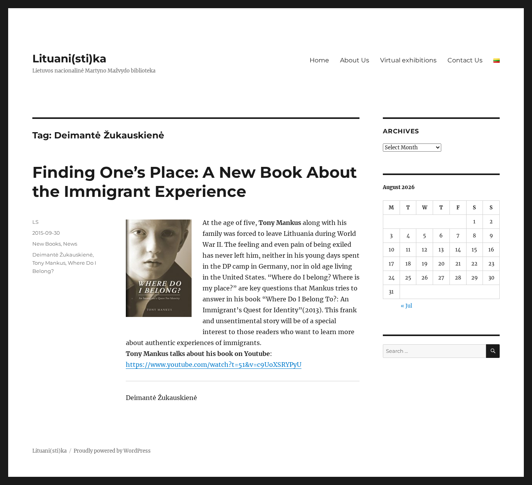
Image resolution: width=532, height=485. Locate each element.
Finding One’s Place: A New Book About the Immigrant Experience (194, 182)
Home (319, 60)
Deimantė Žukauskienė (62, 254)
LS (35, 222)
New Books (46, 244)
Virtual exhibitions (408, 60)
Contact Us (465, 60)
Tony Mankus (48, 263)
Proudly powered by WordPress (112, 451)
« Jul (406, 306)
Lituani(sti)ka (69, 58)
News (70, 244)
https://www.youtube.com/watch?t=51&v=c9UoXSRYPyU (213, 364)
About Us (354, 60)
